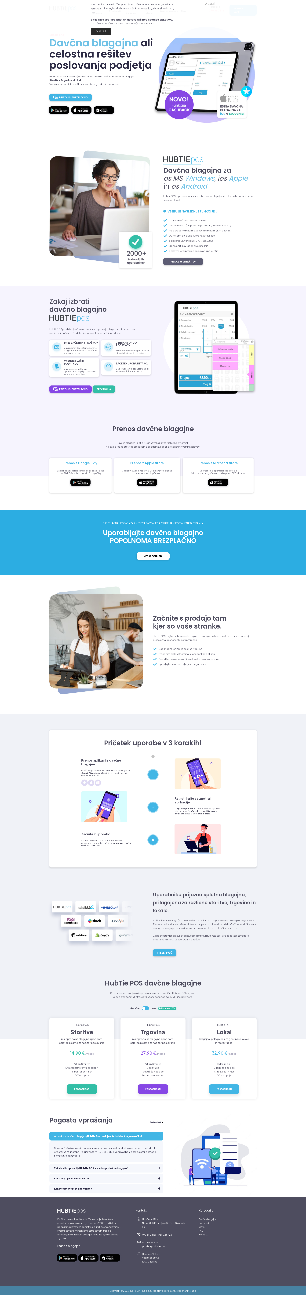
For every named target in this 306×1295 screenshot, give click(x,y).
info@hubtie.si (150, 1242)
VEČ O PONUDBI (153, 556)
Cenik (202, 1226)
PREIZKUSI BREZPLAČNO (73, 97)
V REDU (101, 31)
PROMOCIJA (104, 389)
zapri (211, 3)
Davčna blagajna (207, 1219)
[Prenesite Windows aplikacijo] (218, 487)
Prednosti (204, 1223)
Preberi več (155, 1122)
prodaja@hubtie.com (153, 1246)
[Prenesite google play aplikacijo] (60, 114)
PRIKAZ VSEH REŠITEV (183, 261)
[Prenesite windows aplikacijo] (105, 114)
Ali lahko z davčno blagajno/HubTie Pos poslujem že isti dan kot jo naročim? (98, 1136)
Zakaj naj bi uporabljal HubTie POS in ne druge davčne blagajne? (91, 1168)
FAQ (201, 1230)
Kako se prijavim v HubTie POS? (72, 1178)
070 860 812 (148, 1234)
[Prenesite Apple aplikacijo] (82, 114)
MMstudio (191, 1290)
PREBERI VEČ (164, 952)
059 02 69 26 (165, 1234)
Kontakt (203, 1234)
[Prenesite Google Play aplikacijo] (80, 487)
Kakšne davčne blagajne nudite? (73, 1188)
